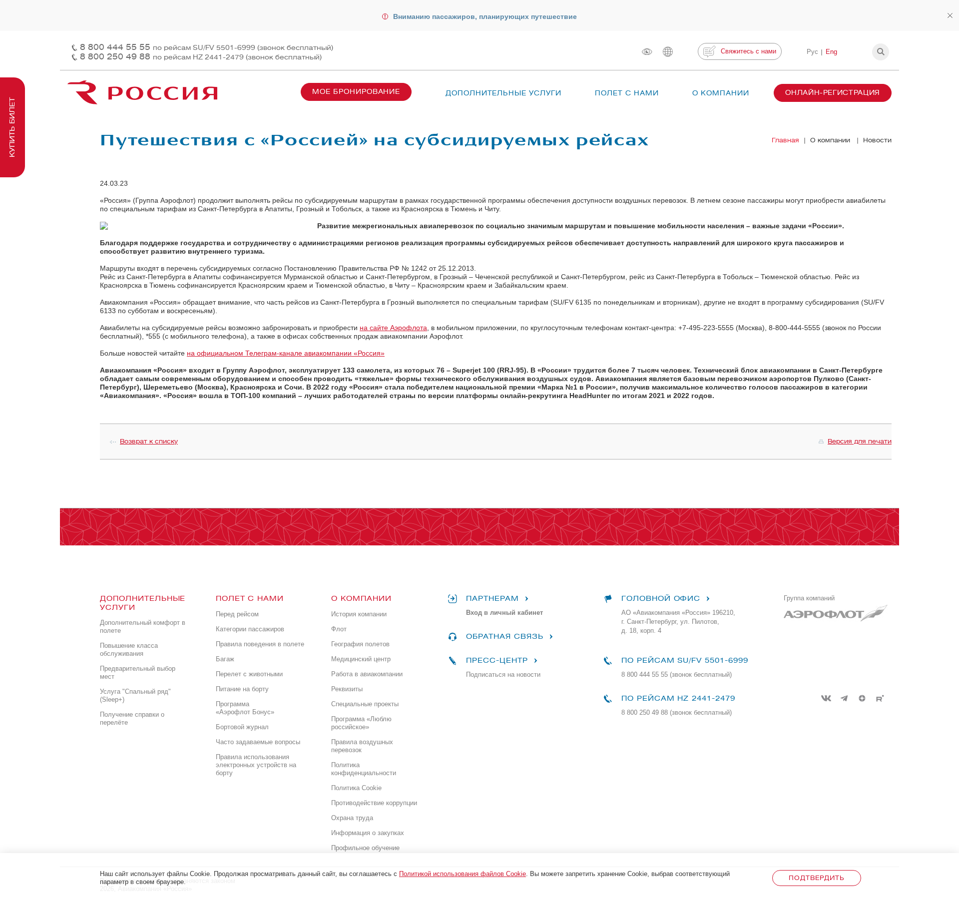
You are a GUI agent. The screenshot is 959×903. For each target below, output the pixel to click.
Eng (831, 51)
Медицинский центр (361, 659)
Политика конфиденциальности (363, 769)
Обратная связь (504, 636)
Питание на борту (242, 689)
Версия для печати (860, 441)
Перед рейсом (237, 614)
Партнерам (492, 598)
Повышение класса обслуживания (129, 649)
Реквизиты (347, 689)
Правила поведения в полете (260, 644)
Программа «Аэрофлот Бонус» (245, 708)
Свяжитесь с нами (748, 51)
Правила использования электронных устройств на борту (256, 765)
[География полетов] (668, 51)
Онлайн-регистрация (832, 92)
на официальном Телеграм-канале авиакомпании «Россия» (286, 353)
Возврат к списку (149, 441)
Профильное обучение (365, 848)
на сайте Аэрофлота (393, 328)
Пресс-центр (496, 660)
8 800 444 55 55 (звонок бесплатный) (676, 674)
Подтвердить (816, 878)
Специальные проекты (365, 704)
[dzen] (862, 698)
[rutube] (880, 698)
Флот (339, 629)
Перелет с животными (249, 674)
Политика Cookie (356, 788)
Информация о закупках (367, 833)
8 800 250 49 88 (201, 56)
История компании (359, 614)
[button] (880, 51)
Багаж (225, 659)
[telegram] (844, 698)
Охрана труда (352, 818)
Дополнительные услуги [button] (503, 93)
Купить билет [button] (12, 127)
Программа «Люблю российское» (361, 723)
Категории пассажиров (250, 629)
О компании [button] (720, 93)
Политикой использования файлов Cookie (462, 874)
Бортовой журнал (242, 727)
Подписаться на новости (503, 674)
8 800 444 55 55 (206, 47)
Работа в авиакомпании (367, 674)
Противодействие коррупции (374, 803)
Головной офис (660, 598)
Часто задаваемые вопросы (258, 742)
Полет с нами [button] (627, 93)
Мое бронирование (356, 91)
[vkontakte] (826, 698)
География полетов (360, 644)
